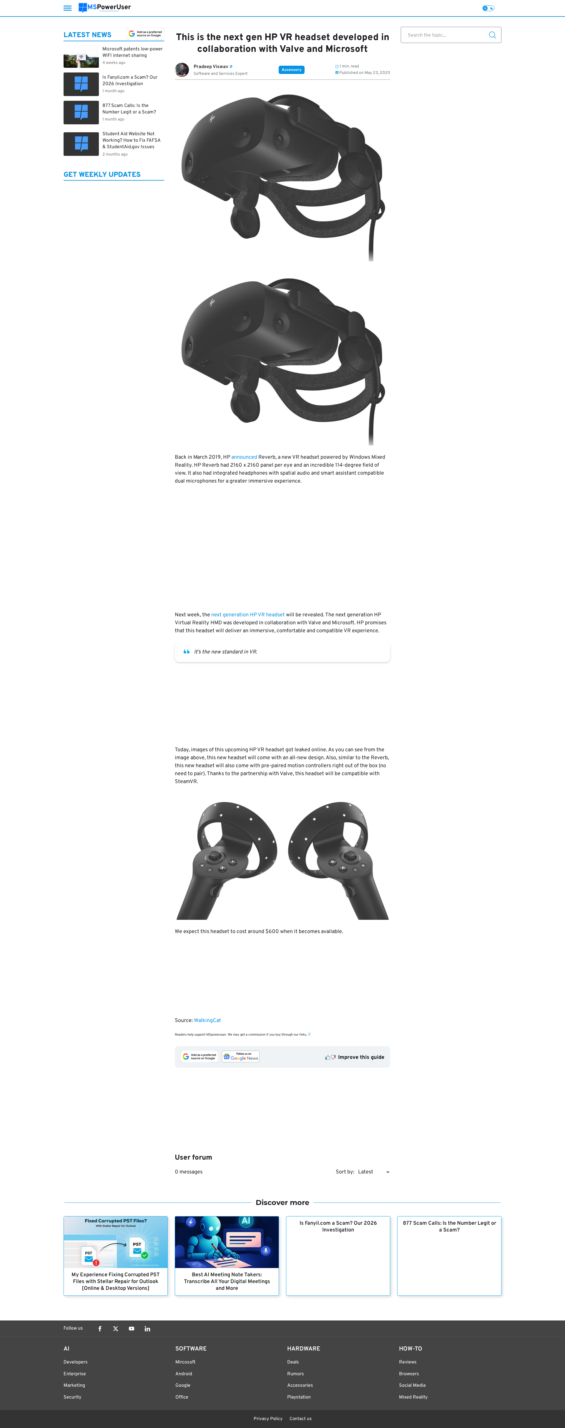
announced (244, 457)
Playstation (299, 1397)
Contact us (301, 1419)
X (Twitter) (115, 1328)
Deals (293, 1362)
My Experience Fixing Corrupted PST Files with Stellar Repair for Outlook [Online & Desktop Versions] (116, 1282)
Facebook (99, 1328)
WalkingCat (207, 1020)
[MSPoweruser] (105, 8)
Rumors (295, 1374)
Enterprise (75, 1374)
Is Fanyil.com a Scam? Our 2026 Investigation (338, 1227)
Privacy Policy (268, 1419)
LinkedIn (147, 1328)
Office (181, 1397)
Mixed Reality (413, 1397)
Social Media (412, 1386)
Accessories (300, 1386)
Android (183, 1374)
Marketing (74, 1386)
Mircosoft (185, 1362)
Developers (76, 1362)
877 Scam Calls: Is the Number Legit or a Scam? (449, 1227)
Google (182, 1386)
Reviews (408, 1362)
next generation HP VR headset (248, 615)
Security (72, 1397)
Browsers (409, 1374)
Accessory (292, 69)
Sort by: (345, 1172)
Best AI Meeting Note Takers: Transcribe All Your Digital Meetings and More (227, 1282)
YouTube (131, 1328)
